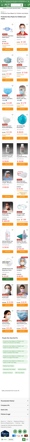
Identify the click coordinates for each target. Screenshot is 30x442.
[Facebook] (15, 431)
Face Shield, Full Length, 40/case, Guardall (7, 182)
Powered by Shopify (6, 427)
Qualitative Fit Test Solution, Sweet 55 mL (7, 156)
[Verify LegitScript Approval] (5, 434)
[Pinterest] (25, 431)
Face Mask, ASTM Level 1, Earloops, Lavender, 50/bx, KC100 (22, 298)
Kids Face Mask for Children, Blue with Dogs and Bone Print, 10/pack (7, 69)
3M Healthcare (20, 129)
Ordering (17, 423)
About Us (3, 421)
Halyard (18, 70)
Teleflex (4, 39)
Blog (23, 423)
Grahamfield (19, 217)
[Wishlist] (25, 5)
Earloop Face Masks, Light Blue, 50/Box (7, 98)
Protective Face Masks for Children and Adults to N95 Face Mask (13, 361)
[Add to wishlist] (12, 24)
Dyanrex (19, 39)
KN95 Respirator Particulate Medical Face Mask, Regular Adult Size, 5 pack (7, 128)
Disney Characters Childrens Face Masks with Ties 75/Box (22, 69)
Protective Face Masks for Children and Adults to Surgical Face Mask (13, 356)
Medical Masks (5, 129)
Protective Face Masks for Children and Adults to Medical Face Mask (13, 351)
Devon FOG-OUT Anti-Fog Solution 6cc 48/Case (22, 242)
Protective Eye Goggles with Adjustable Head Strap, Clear (21, 216)
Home (2, 12)
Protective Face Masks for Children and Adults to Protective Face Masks (13, 341)
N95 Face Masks (19, 372)
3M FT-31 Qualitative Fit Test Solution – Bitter (22, 156)
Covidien (19, 244)
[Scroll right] (28, 8)
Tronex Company (6, 299)
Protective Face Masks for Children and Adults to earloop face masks (13, 346)
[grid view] (24, 439)
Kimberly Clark (5, 184)
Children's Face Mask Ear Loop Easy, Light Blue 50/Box (21, 38)
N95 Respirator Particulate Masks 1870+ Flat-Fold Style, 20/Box (22, 183)
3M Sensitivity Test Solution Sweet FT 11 (7, 242)
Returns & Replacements (7, 423)
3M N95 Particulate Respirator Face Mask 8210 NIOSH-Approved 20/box (7, 271)
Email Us (10, 421)
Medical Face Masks (8, 366)
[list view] (27, 439)
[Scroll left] (1, 8)
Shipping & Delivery (19, 421)
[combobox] (18, 5)
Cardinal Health (5, 325)
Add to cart (7, 49)
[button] (21, 5)
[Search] (12, 5)
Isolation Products (7, 372)
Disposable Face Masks (9, 369)
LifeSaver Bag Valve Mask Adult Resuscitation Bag (7, 37)
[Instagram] (20, 431)
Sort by (11, 439)
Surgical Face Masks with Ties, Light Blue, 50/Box (22, 98)
